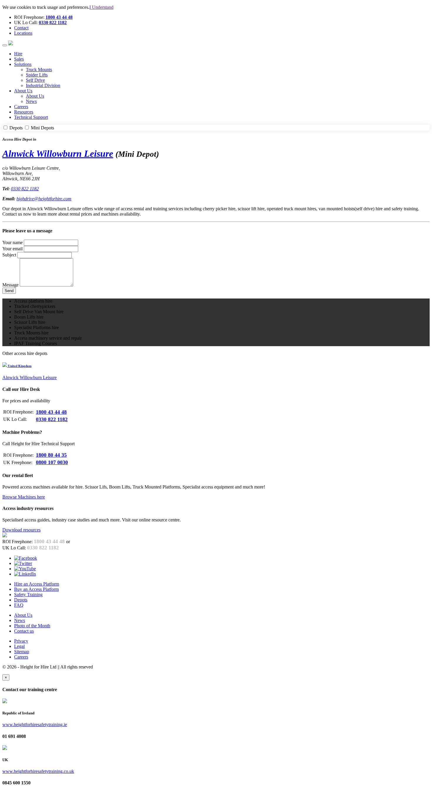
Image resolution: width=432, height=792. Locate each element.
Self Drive (35, 80)
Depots (16, 127)
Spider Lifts (37, 74)
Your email (12, 248)
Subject (9, 254)
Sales (19, 58)
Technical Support (31, 117)
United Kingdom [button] (19, 366)
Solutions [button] (22, 64)
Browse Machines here (23, 496)
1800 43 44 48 (59, 17)
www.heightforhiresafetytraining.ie (34, 724)
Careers (21, 106)
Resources (23, 111)
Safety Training (28, 594)
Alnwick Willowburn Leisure (57, 153)
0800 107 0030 (52, 462)
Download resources (21, 529)
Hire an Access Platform (36, 583)
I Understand (101, 7)
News (31, 101)
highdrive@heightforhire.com (43, 198)
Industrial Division (43, 85)
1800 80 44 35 (51, 455)
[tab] (216, 366)
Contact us (24, 630)
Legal (19, 646)
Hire (18, 53)
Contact (21, 27)
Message (10, 284)
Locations (23, 33)
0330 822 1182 (53, 22)
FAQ (19, 605)
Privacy (21, 640)
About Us (35, 96)
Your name (12, 242)
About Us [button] (23, 90)
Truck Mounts (39, 69)
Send (9, 291)
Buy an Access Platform (36, 589)
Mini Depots (42, 127)
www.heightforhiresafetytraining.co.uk (38, 771)
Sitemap (21, 651)
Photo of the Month (32, 625)
